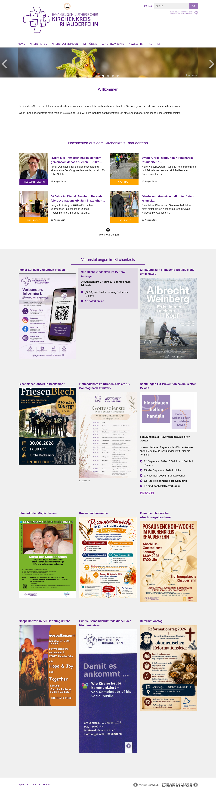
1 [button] (98, 75)
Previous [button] (4, 63)
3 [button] (108, 75)
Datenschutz (36, 784)
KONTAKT (154, 43)
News (21, 43)
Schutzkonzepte (113, 43)
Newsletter (136, 43)
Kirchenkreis (38, 43)
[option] (108, 62)
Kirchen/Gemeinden (65, 43)
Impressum (23, 784)
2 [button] (103, 75)
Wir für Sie (90, 43)
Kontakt (148, 6)
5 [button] (117, 75)
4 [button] (112, 75)
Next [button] (212, 63)
